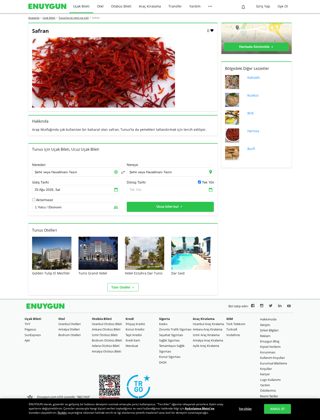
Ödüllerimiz (268, 390)
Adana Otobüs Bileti (105, 346)
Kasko (163, 324)
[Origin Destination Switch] (123, 172)
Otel (100, 6)
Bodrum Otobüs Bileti (107, 340)
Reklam (265, 336)
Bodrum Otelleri (69, 335)
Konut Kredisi (135, 329)
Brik (250, 113)
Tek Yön (135, 189)
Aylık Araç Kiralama (206, 346)
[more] (210, 6)
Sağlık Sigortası (169, 340)
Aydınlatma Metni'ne (199, 408)
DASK (163, 362)
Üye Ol (283, 6)
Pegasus (30, 329)
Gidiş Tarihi (40, 182)
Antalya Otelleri (69, 329)
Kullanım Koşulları (272, 358)
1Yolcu (48, 207)
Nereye (132, 165)
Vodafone (233, 335)
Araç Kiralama (150, 6)
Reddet (62, 413)
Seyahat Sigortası (171, 335)
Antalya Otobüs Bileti (106, 351)
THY (27, 324)
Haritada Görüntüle (255, 47)
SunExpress (33, 335)
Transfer (175, 6)
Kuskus (253, 95)
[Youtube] (289, 306)
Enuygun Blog (269, 341)
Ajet (27, 340)
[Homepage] (47, 7)
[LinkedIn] (279, 306)
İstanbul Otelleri (69, 324)
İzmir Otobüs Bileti (105, 335)
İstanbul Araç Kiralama (208, 324)
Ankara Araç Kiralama (207, 329)
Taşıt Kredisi (134, 335)
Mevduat (132, 346)
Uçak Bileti (81, 6)
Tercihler (245, 409)
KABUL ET (277, 409)
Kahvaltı (253, 77)
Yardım (195, 6)
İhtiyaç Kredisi (135, 324)
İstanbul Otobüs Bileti (107, 324)
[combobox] (75, 172)
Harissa (253, 131)
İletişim (265, 325)
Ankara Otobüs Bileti (106, 329)
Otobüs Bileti (121, 6)
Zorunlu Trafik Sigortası (175, 329)
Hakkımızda (268, 319)
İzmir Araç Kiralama (206, 335)
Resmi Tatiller (269, 396)
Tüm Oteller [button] (121, 287)
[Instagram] (261, 306)
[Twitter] (270, 306)
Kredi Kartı (133, 340)
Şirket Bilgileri (269, 330)
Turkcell (231, 329)
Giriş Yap (263, 6)
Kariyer (265, 374)
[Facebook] (252, 306)
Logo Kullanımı (270, 380)
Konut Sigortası (169, 357)
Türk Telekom (235, 324)
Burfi (251, 148)
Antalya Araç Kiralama (208, 340)
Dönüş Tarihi (136, 182)
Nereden (38, 165)
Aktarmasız (44, 200)
